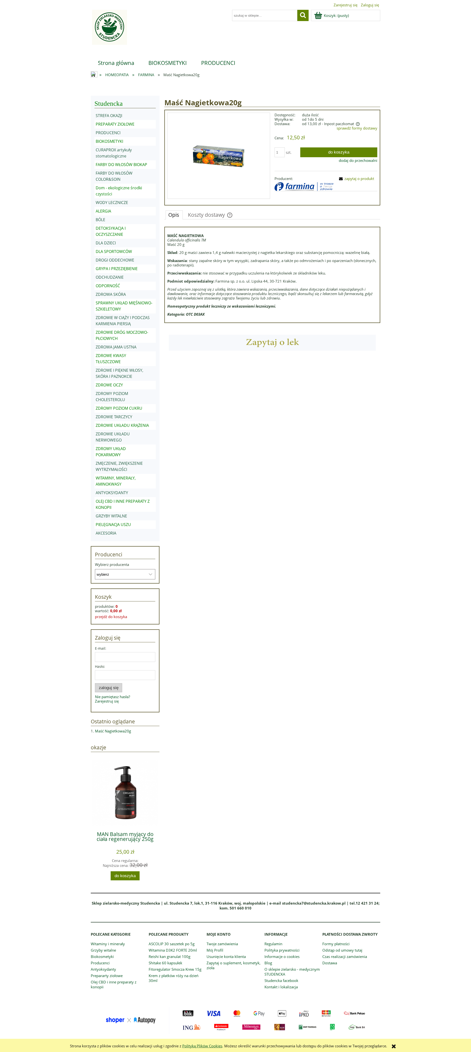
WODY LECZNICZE (112, 202)
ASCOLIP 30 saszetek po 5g (172, 943)
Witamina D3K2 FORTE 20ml (173, 950)
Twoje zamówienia (222, 943)
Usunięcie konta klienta (226, 956)
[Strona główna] (109, 30)
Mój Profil (215, 950)
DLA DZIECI (106, 243)
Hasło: (100, 666)
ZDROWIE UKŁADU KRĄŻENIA (122, 425)
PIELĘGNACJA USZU (113, 524)
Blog (268, 962)
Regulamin (273, 943)
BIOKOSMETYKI (109, 141)
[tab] (174, 214)
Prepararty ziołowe (107, 975)
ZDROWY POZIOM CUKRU (119, 408)
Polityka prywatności (282, 950)
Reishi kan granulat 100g (169, 956)
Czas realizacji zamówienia (344, 956)
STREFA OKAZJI (109, 115)
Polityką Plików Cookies (202, 1045)
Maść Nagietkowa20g (113, 731)
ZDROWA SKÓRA (111, 294)
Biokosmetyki (102, 956)
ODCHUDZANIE (110, 277)
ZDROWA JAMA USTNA (116, 347)
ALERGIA (103, 211)
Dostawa (329, 962)
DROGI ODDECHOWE (115, 260)
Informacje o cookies (282, 956)
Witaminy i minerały (108, 943)
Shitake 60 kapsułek (165, 962)
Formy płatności (336, 943)
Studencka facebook (281, 980)
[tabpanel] (272, 275)
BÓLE (100, 219)
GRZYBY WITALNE (111, 516)
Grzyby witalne (103, 950)
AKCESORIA (106, 533)
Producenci (100, 962)
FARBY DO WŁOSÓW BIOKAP (121, 164)
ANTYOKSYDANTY (112, 492)
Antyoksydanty (103, 969)
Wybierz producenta (112, 564)
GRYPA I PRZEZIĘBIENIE (117, 268)
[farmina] (304, 186)
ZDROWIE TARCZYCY (114, 416)
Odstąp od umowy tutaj (342, 950)
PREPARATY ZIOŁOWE (115, 124)
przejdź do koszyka (111, 616)
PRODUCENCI (108, 132)
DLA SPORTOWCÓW (114, 251)
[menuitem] (116, 62)
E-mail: (100, 648)
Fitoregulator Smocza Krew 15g (175, 969)
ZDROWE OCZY (109, 385)
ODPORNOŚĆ (108, 285)
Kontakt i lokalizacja (281, 986)
